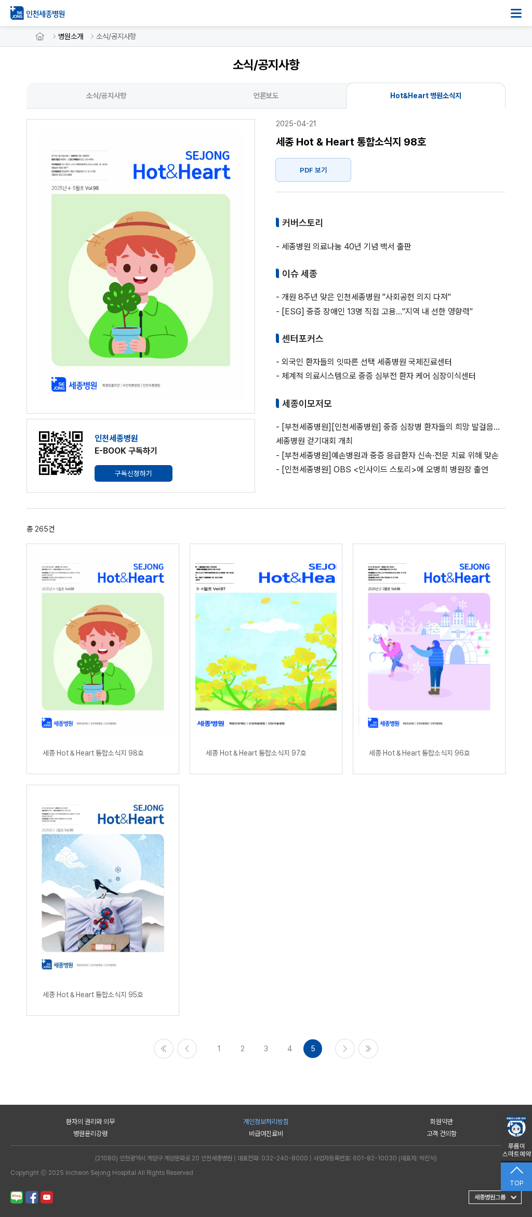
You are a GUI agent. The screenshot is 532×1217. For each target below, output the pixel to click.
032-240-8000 (284, 1158)
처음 (163, 1048)
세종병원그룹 (490, 1197)
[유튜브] (47, 1197)
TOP (516, 1183)
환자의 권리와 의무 (90, 1122)
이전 (187, 1048)
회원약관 (441, 1122)
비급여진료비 (266, 1133)
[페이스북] (31, 1197)
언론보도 (266, 95)
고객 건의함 (442, 1133)
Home (40, 36)
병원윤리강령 (90, 1133)
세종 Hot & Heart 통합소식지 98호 (93, 753)
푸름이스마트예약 (516, 1150)
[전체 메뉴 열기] (516, 13)
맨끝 (368, 1048)
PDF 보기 (313, 170)
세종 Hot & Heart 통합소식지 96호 (419, 753)
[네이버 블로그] (16, 1197)
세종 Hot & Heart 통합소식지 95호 (93, 994)
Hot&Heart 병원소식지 (425, 95)
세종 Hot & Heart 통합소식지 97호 (256, 753)
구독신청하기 (133, 473)
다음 (345, 1048)
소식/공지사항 (116, 36)
